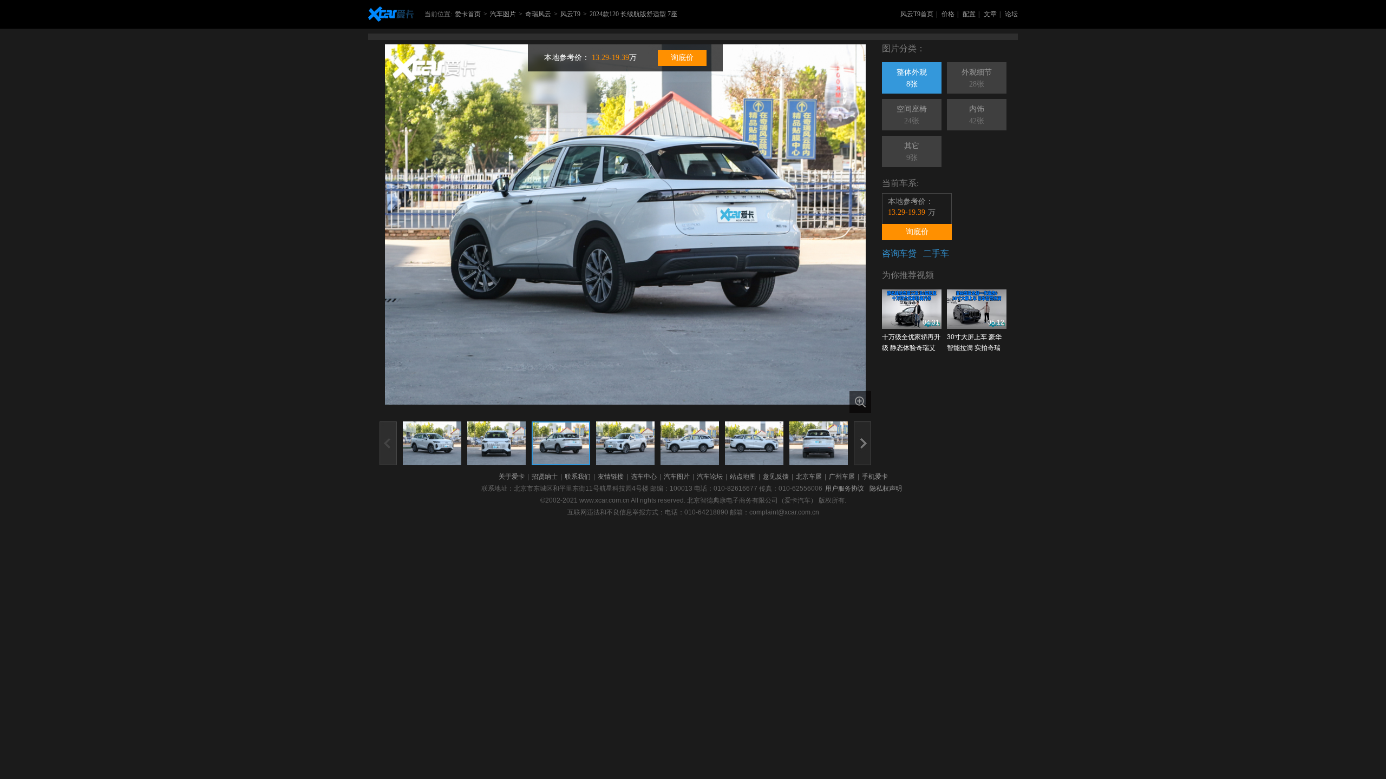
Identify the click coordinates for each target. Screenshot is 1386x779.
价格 (948, 14)
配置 (969, 14)
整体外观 (912, 78)
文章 (990, 14)
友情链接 (611, 476)
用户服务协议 (844, 488)
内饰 (976, 115)
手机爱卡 (875, 476)
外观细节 (977, 78)
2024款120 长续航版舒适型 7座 (633, 14)
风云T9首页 (916, 14)
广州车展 (842, 476)
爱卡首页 (468, 14)
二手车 (936, 253)
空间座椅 (912, 115)
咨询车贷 (899, 253)
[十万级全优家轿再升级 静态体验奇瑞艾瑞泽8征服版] (912, 309)
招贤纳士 (545, 476)
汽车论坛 (710, 476)
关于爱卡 (512, 476)
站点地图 (743, 476)
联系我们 (578, 476)
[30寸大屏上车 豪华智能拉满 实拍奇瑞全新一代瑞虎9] (976, 309)
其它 (911, 152)
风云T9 (570, 14)
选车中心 (644, 476)
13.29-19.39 (610, 58)
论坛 (1011, 14)
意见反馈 (776, 476)
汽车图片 (503, 14)
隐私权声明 (885, 488)
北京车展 (809, 476)
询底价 (682, 58)
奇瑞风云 (538, 14)
